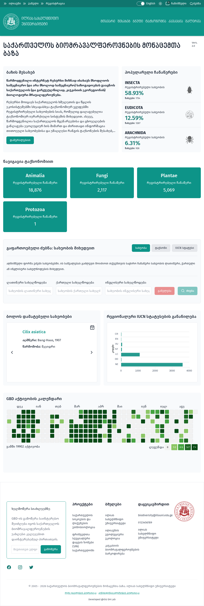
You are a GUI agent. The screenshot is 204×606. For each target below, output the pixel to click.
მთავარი (108, 21)
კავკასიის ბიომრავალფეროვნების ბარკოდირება (122, 549)
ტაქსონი (161, 248)
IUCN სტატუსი (184, 248)
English (150, 3)
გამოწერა (51, 549)
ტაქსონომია (155, 21)
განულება (164, 291)
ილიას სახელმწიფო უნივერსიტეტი (115, 519)
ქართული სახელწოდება (75, 282)
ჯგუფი (138, 21)
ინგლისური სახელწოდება (125, 282)
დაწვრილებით (20, 140)
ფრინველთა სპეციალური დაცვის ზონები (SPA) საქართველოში (83, 542)
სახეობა (141, 248)
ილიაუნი (15, 3)
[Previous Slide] (12, 352)
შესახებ (124, 21)
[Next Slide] (91, 352)
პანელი (33, 3)
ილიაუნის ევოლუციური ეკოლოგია (114, 534)
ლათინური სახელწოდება (27, 282)
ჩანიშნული (178, 3)
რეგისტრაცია (55, 3)
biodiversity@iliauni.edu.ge (155, 515)
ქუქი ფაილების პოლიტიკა (80, 593)
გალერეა (193, 21)
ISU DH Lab (109, 599)
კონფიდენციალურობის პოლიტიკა (118, 593)
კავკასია (176, 21)
